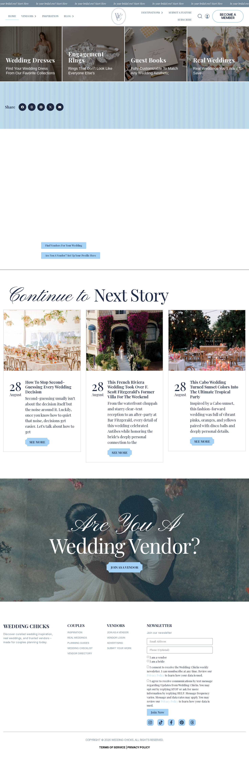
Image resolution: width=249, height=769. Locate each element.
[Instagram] (150, 722)
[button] (22, 107)
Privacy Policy (155, 675)
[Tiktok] (160, 722)
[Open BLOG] (73, 16)
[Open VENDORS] (35, 16)
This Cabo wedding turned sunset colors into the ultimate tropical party (214, 389)
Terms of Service (112, 747)
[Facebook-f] (171, 722)
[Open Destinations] (162, 12)
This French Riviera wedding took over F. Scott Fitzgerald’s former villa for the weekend (131, 389)
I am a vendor (158, 657)
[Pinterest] (181, 722)
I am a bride (157, 661)
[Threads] (192, 722)
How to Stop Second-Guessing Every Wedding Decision (48, 387)
